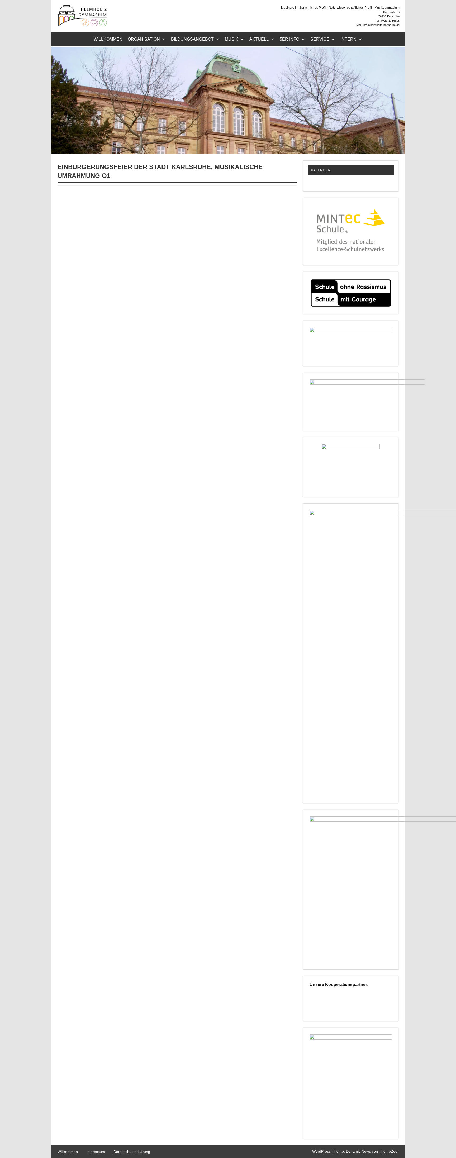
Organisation (144, 39)
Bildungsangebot (192, 39)
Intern (348, 39)
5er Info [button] (289, 39)
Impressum (95, 1152)
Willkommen (108, 39)
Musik (231, 39)
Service (319, 39)
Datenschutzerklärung (131, 1152)
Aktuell (259, 39)
